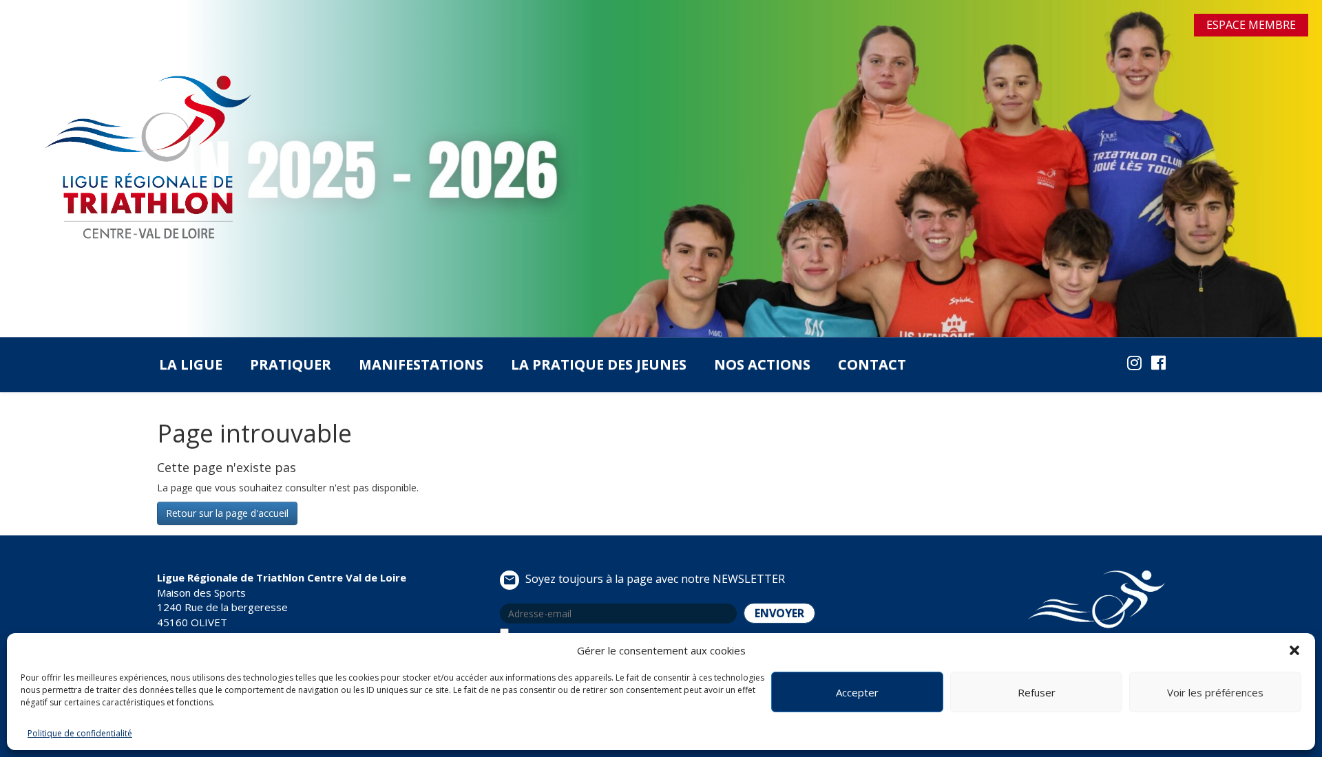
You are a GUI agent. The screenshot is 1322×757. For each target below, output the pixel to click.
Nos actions (762, 364)
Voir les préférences (1215, 692)
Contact (872, 364)
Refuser (1037, 692)
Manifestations (421, 364)
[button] (1294, 650)
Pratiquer (290, 364)
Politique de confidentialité (80, 733)
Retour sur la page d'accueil (227, 513)
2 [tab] (671, 327)
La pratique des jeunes (598, 364)
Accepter (857, 692)
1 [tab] (651, 327)
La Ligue (190, 364)
